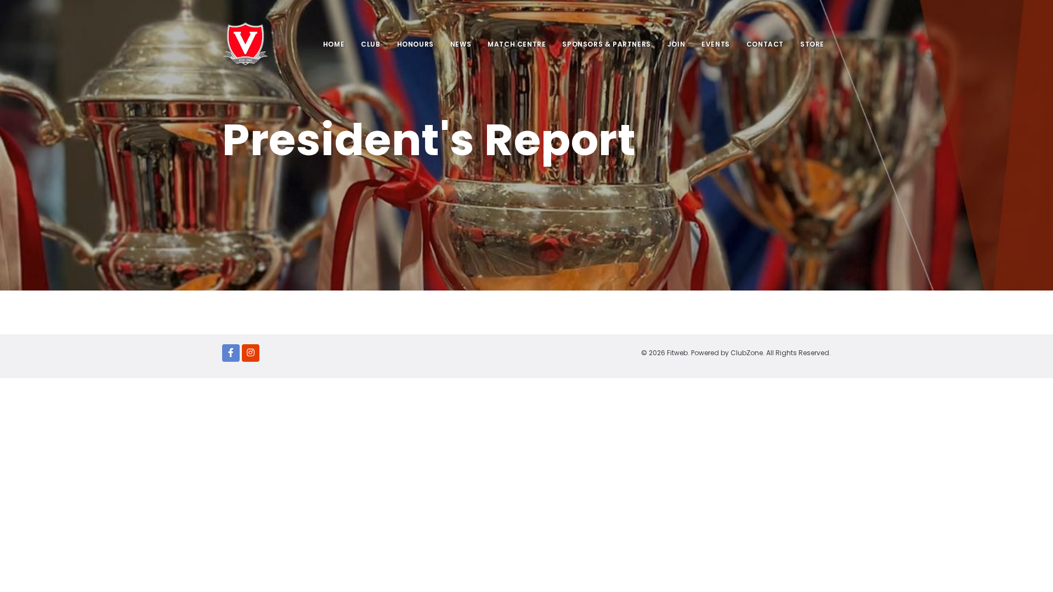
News (460, 44)
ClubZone (747, 352)
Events (715, 44)
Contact (765, 44)
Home (333, 44)
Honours (415, 44)
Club (370, 44)
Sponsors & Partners (606, 44)
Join (676, 44)
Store (812, 44)
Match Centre (517, 44)
